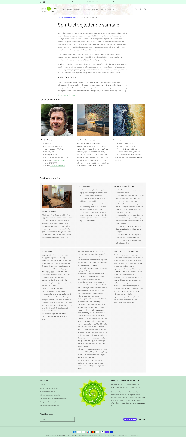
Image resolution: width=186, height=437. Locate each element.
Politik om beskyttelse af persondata (88, 435)
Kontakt (42, 385)
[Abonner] (72, 419)
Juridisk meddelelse (123, 435)
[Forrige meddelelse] (72, 2)
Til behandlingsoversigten (67, 17)
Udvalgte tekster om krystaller (49, 402)
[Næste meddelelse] (114, 2)
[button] (78, 9)
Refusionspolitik (72, 435)
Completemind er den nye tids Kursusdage (53, 398)
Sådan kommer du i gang (66, 95)
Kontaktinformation (135, 435)
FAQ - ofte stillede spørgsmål (49, 388)
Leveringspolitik (112, 435)
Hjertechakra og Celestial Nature (58, 435)
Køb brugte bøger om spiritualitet (50, 395)
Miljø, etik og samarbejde (47, 391)
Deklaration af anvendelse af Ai (49, 405)
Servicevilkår (102, 435)
